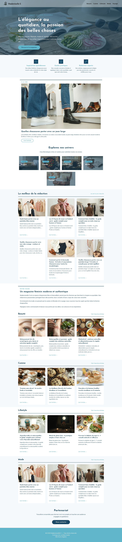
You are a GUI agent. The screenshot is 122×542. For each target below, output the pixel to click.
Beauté (89, 3)
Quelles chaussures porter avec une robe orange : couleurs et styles (30, 244)
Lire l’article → (24, 235)
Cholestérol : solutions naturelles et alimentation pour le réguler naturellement (89, 341)
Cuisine (95, 3)
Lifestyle (102, 3)
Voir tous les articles (97, 314)
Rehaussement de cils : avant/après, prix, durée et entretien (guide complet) (29, 341)
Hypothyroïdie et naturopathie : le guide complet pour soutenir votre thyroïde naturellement (31, 437)
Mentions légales (61, 537)
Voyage (115, 3)
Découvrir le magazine (29, 47)
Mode (109, 3)
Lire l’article (27, 140)
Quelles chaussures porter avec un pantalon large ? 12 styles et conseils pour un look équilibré (90, 262)
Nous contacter (61, 522)
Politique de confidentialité (61, 535)
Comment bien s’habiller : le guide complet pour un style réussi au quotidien (89, 221)
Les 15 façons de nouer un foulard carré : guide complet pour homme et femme (61, 221)
